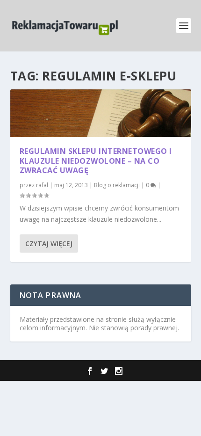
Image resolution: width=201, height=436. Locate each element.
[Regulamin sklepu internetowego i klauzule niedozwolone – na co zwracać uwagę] (100, 113)
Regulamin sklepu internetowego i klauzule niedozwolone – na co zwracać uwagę (96, 161)
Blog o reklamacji (117, 185)
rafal (42, 185)
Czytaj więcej (48, 243)
